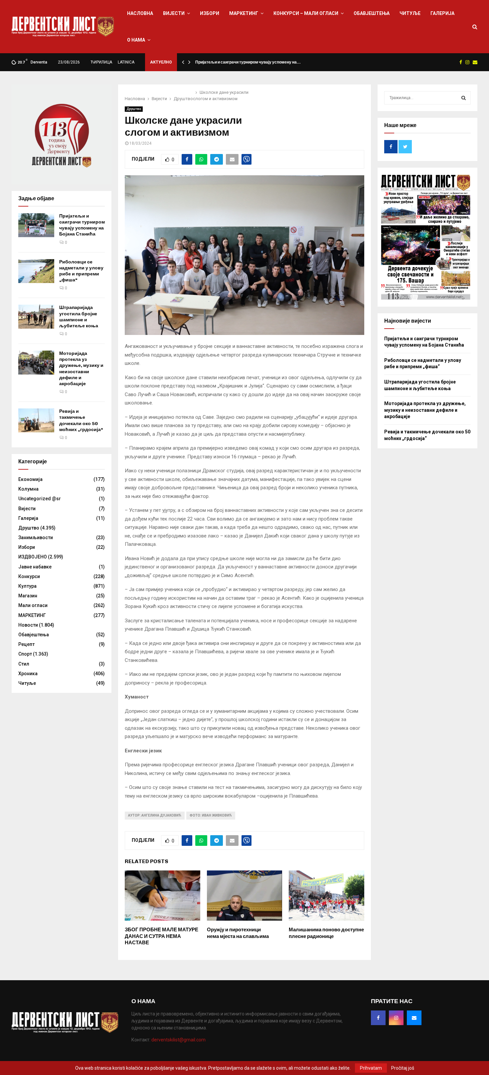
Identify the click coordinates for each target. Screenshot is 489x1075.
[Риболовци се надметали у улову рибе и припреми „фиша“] (36, 271)
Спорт (25, 654)
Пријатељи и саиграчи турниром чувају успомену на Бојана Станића (82, 225)
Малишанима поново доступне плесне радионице (326, 933)
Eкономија (30, 479)
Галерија (442, 13)
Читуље (410, 13)
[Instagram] (396, 1017)
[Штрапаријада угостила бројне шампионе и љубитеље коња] (36, 317)
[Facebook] (378, 1017)
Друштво (133, 109)
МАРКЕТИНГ (243, 13)
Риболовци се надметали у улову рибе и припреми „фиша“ (81, 271)
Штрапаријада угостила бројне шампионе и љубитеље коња (78, 317)
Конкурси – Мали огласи (305, 13)
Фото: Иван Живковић (211, 815)
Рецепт (26, 644)
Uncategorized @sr (39, 498)
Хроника (28, 673)
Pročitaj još (402, 1068)
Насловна (140, 13)
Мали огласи (33, 605)
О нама (136, 40)
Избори (209, 13)
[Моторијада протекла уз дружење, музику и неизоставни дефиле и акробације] (36, 363)
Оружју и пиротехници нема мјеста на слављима (238, 933)
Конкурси (29, 576)
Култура (27, 586)
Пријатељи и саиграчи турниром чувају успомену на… (248, 62)
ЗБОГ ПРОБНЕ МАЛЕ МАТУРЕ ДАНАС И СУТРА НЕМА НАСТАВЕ (161, 936)
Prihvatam (371, 1068)
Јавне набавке (35, 566)
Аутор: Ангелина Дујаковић (154, 815)
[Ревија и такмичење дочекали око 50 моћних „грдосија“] (36, 420)
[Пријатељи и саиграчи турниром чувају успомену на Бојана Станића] (36, 225)
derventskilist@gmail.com (178, 1039)
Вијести (174, 13)
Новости (28, 625)
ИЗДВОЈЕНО (32, 556)
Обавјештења (372, 13)
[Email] (414, 1017)
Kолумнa (28, 489)
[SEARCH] (463, 97)
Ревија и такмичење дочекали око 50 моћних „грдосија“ (81, 420)
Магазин (27, 595)
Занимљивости (35, 537)
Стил (23, 664)
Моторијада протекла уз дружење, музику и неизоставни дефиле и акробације (81, 368)
